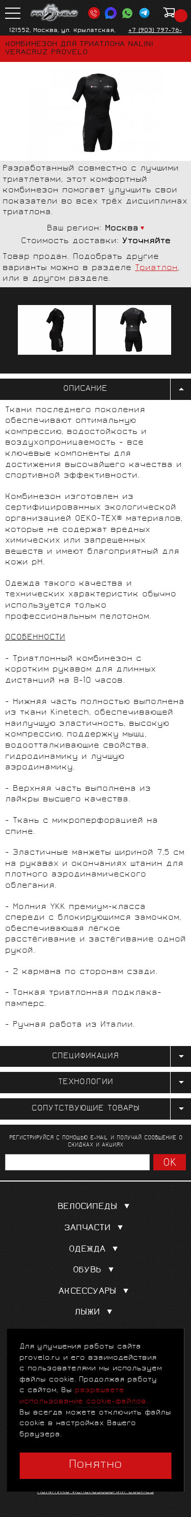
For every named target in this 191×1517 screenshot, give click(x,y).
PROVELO (54, 13)
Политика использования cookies (95, 1492)
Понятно (95, 1465)
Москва (122, 228)
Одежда (87, 1249)
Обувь (87, 1270)
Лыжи (87, 1312)
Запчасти (87, 1228)
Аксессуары (87, 1292)
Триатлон (156, 268)
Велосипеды (87, 1207)
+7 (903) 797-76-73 (155, 34)
